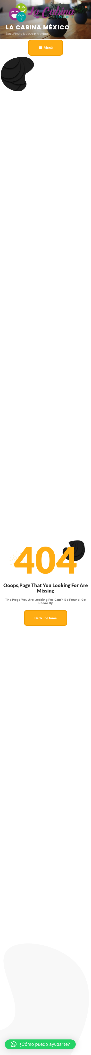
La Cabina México (38, 27)
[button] (40, 1044)
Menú (48, 47)
